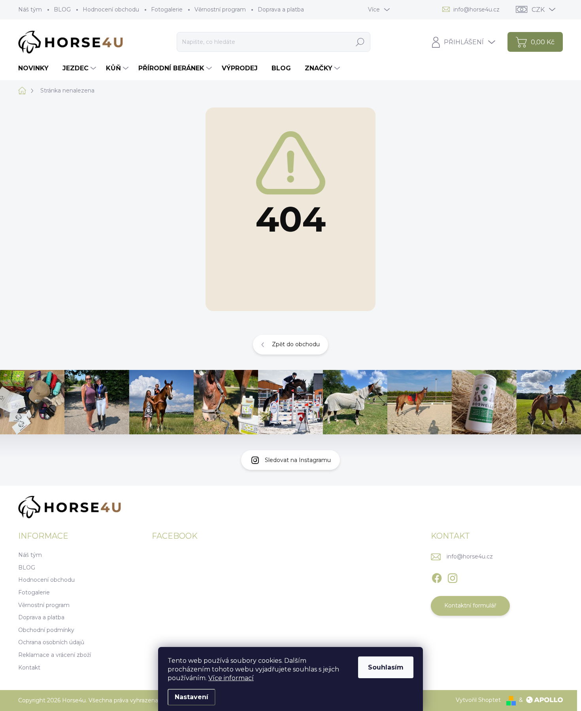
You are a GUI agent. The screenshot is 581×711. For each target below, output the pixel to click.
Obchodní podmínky (46, 630)
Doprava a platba (281, 9)
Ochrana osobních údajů (51, 642)
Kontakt (29, 667)
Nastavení (191, 697)
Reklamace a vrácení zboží (54, 654)
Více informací (231, 678)
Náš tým (30, 9)
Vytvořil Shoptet (478, 699)
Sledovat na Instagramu (298, 460)
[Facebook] (437, 577)
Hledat (360, 41)
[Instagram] (452, 577)
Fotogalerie (167, 9)
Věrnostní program (220, 9)
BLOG (62, 9)
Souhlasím (386, 667)
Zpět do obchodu (296, 344)
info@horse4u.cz (470, 556)
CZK (538, 9)
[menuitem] (36, 68)
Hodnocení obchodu (111, 9)
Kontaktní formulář (470, 605)
